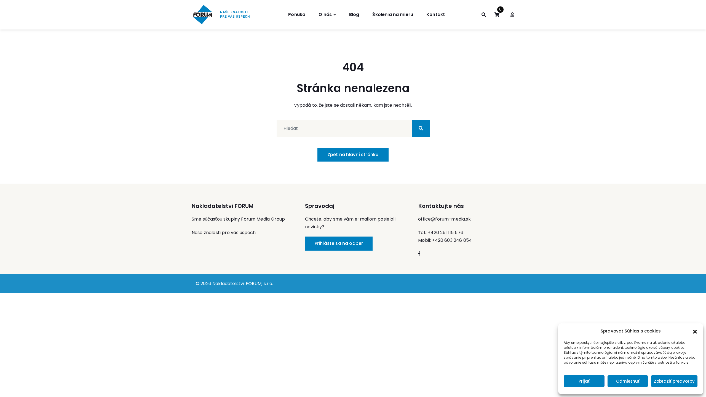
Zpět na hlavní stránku (353, 154)
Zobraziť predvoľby (674, 381)
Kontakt (435, 14)
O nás (325, 14)
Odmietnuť (628, 381)
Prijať (584, 381)
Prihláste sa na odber (339, 243)
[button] (695, 331)
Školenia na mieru (392, 14)
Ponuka (296, 14)
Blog (354, 14)
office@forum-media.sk (444, 219)
